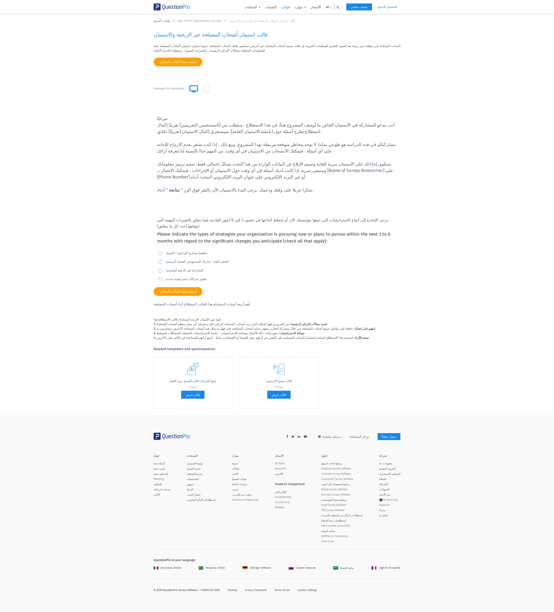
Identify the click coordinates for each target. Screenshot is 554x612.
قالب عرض (193, 395)
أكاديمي (279, 473)
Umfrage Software (260, 567)
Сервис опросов (306, 567)
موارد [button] (299, 7)
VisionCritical (282, 502)
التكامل (158, 484)
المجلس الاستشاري (389, 473)
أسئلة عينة (159, 463)
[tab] (207, 89)
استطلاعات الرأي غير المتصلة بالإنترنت (342, 515)
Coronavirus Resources (245, 499)
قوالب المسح (162, 21)
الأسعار (316, 7)
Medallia (279, 507)
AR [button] (328, 7)
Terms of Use (282, 590)
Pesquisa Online (215, 567)
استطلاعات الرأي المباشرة (201, 499)
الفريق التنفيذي (387, 468)
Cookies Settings (307, 590)
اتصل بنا (383, 515)
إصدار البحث (193, 494)
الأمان (157, 494)
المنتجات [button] (251, 7)
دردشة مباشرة (331, 437)
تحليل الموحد (328, 531)
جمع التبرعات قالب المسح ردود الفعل (192, 381)
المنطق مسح (161, 473)
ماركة (382, 510)
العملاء (382, 479)
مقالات (235, 468)
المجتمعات (192, 479)
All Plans (280, 463)
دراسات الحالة (239, 484)
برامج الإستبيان (195, 463)
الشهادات (384, 489)
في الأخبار (384, 494)
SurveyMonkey (283, 497)
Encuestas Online (171, 567)
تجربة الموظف (194, 473)
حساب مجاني (359, 7)
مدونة (235, 463)
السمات (270, 7)
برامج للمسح (347, 567)
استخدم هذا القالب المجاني (178, 62)
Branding (159, 479)
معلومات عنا (385, 463)
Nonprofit (280, 468)
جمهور (190, 484)
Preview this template (169, 89)
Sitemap (232, 590)
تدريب (235, 489)
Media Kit (384, 505)
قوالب (285, 7)
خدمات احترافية (162, 489)
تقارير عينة (159, 468)
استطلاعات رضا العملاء (333, 520)
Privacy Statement (256, 590)
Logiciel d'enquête (389, 567)
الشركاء (383, 484)
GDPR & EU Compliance (334, 536)
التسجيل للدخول (387, 7)
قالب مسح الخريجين (279, 381)
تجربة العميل (193, 468)
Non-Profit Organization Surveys (200, 21)
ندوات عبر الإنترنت (242, 494)
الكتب (235, 473)
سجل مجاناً (389, 437)
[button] (338, 7)
